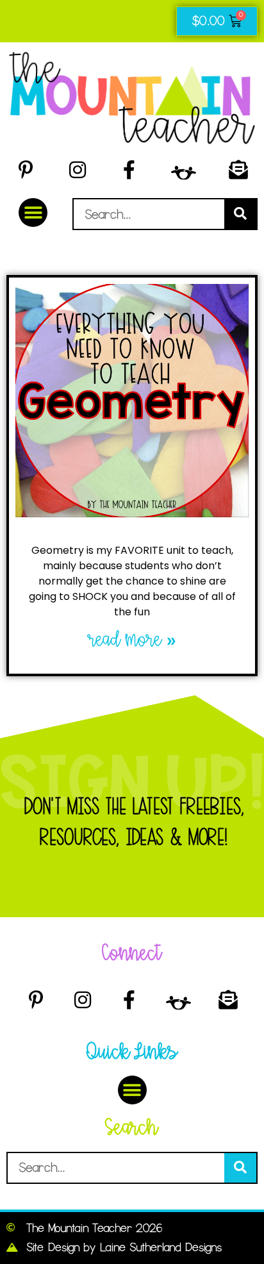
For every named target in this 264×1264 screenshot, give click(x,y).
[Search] (240, 214)
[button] (33, 212)
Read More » (132, 640)
